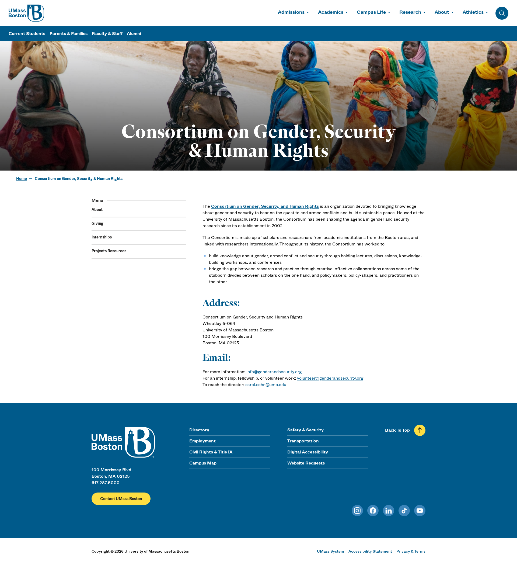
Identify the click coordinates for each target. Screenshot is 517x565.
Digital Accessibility (307, 452)
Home (21, 178)
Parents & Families (69, 33)
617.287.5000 (106, 483)
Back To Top (397, 430)
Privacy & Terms (410, 551)
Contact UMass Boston (121, 498)
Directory (199, 430)
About (442, 12)
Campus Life (371, 12)
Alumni (134, 33)
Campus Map (202, 463)
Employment (202, 441)
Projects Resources (109, 251)
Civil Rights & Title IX (210, 452)
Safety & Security (305, 430)
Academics (330, 12)
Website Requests (306, 463)
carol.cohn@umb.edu (265, 385)
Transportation (303, 441)
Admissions (291, 12)
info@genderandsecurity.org (274, 372)
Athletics (473, 12)
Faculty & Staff (107, 33)
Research (410, 12)
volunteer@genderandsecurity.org (330, 378)
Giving (97, 223)
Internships (102, 237)
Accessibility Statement (370, 551)
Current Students (27, 33)
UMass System (330, 551)
